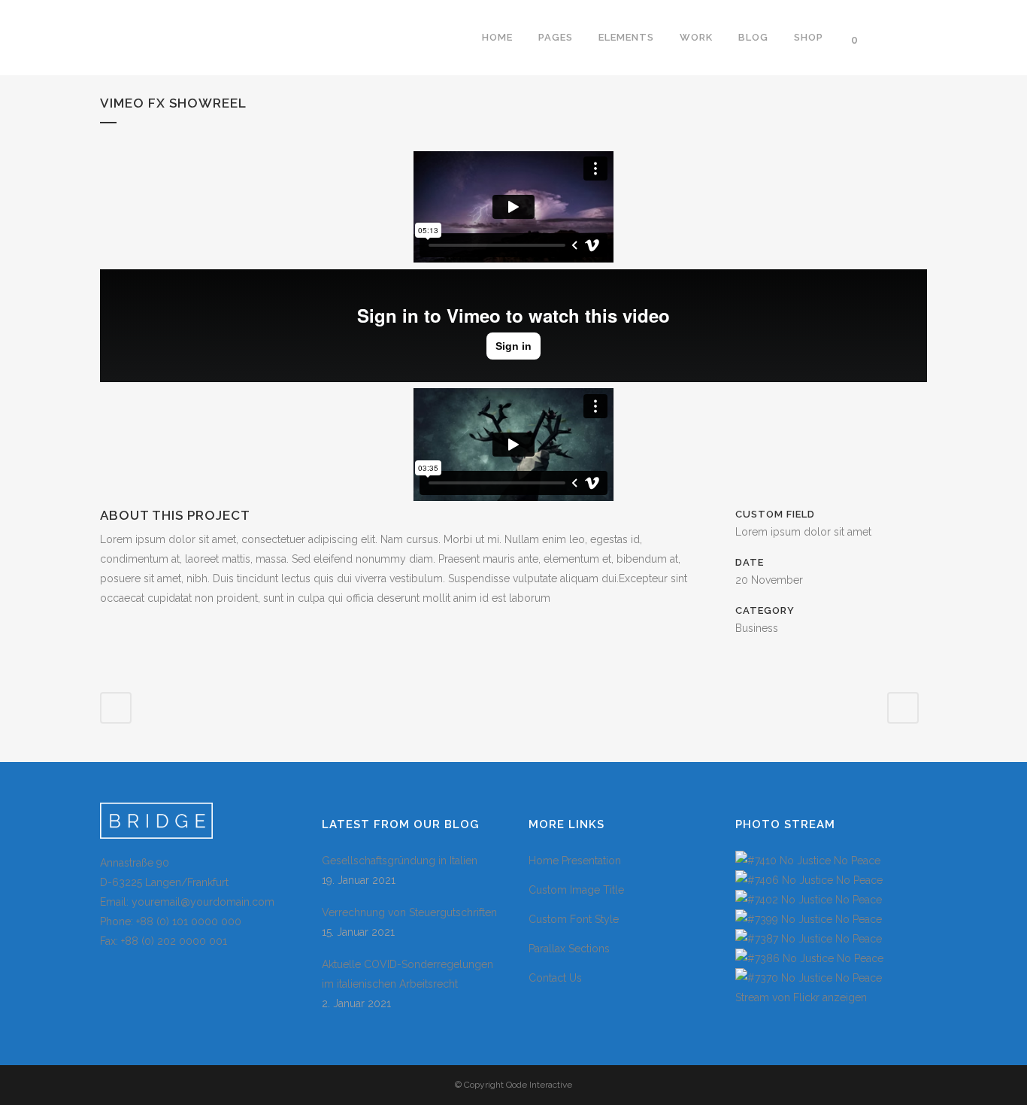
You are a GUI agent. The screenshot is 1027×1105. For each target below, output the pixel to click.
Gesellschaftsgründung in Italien (399, 861)
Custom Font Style (574, 919)
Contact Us (555, 978)
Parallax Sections (569, 949)
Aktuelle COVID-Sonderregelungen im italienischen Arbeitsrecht (407, 974)
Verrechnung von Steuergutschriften (409, 912)
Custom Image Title (576, 890)
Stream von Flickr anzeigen (801, 997)
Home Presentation (575, 861)
